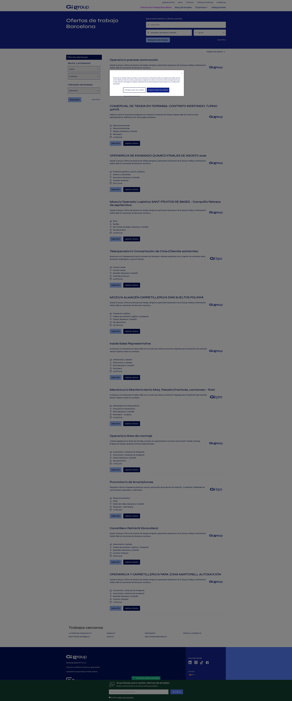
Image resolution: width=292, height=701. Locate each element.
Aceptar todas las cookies (158, 90)
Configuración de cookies (134, 90)
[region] (147, 83)
